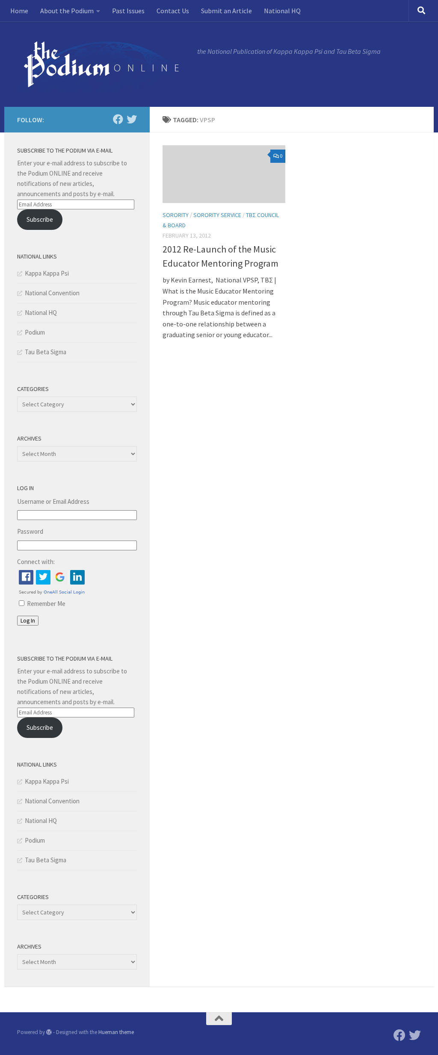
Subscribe (40, 219)
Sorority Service (217, 215)
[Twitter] (132, 119)
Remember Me (46, 603)
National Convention (52, 293)
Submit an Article (226, 10)
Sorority (176, 215)
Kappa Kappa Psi (47, 273)
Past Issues (128, 10)
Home (19, 10)
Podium (35, 332)
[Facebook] (118, 119)
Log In (28, 620)
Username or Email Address (53, 501)
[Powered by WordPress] (49, 1032)
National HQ (282, 10)
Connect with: (36, 562)
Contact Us (173, 10)
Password (30, 531)
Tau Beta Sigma (45, 352)
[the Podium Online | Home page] (103, 64)
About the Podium (67, 10)
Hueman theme (116, 1032)
